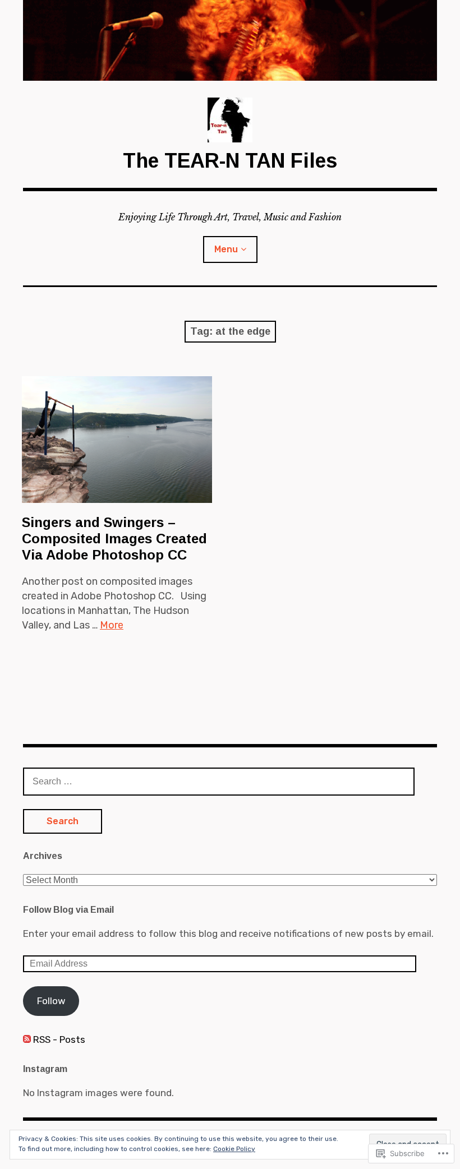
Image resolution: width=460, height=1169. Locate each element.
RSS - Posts (59, 1039)
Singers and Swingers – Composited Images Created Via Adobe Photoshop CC (114, 538)
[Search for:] (219, 781)
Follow (51, 1000)
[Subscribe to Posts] (27, 1039)
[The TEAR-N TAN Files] (230, 40)
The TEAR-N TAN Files (230, 160)
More (111, 625)
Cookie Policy (234, 1149)
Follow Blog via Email (68, 909)
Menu (226, 249)
